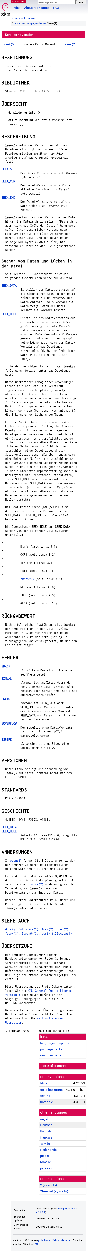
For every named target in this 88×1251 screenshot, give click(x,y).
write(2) (36, 884)
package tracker (51, 1049)
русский (46, 1168)
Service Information (26, 18)
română (46, 1162)
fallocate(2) (28, 929)
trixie (43, 1083)
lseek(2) (9, 44)
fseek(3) (11, 933)
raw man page (50, 1055)
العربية (44, 1119)
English (45, 1131)
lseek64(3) (30, 933)
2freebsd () (54, 1191)
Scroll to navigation (19, 35)
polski (44, 1156)
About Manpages (36, 8)
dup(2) (10, 929)
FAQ (56, 8)
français (46, 1137)
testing (45, 1096)
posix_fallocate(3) (57, 933)
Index (16, 8)
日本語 (45, 1143)
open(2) (16, 860)
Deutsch (46, 1125)
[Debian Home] (5, 8)
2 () (48, 1185)
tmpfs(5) (27, 579)
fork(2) (47, 929)
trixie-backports (51, 1090)
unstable (19, 23)
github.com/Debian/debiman (54, 1240)
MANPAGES (18, 1)
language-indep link (54, 1043)
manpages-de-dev (36, 23)
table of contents (55, 1066)
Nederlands (48, 1150)
